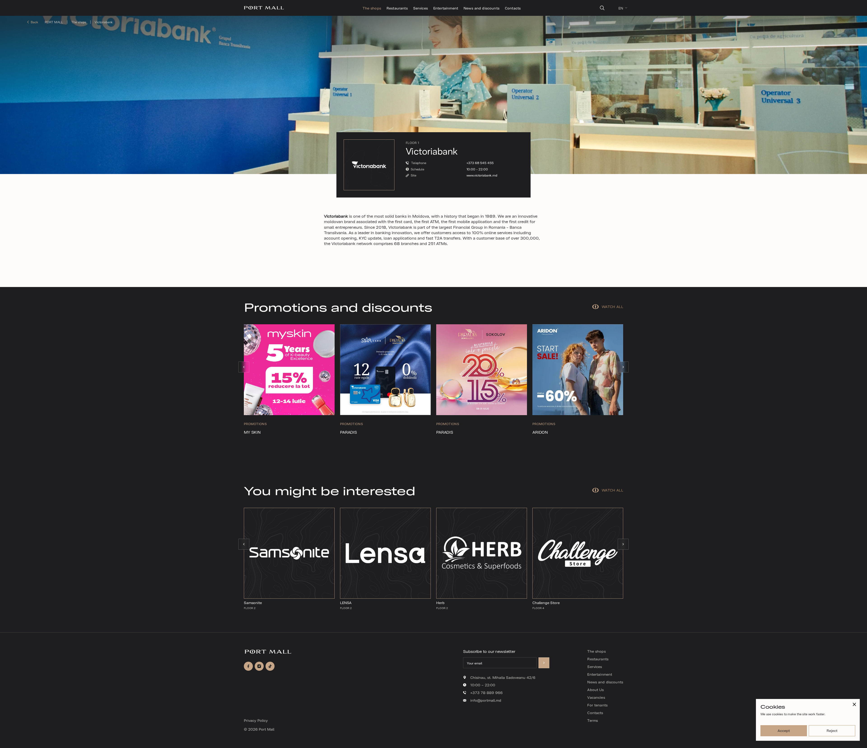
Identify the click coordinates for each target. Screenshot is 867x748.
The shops (372, 8)
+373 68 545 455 (480, 163)
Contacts (513, 8)
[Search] (602, 8)
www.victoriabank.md (481, 175)
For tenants (597, 705)
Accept (784, 730)
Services (420, 8)
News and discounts (481, 8)
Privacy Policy (256, 720)
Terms (592, 720)
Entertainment (445, 8)
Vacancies (596, 697)
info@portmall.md (485, 700)
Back (34, 22)
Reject (832, 730)
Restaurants (397, 8)
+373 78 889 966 (486, 693)
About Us (595, 689)
